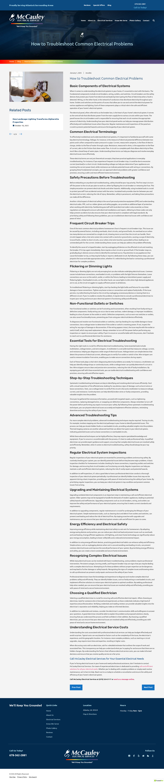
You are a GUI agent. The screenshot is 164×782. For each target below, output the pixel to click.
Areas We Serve (121, 20)
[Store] (129, 756)
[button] (10, 134)
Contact (146, 20)
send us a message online (124, 679)
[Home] (143, 756)
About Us (91, 20)
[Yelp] (139, 756)
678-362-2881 (140, 4)
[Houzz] (148, 756)
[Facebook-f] (134, 756)
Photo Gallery (135, 20)
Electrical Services (105, 20)
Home (83, 20)
